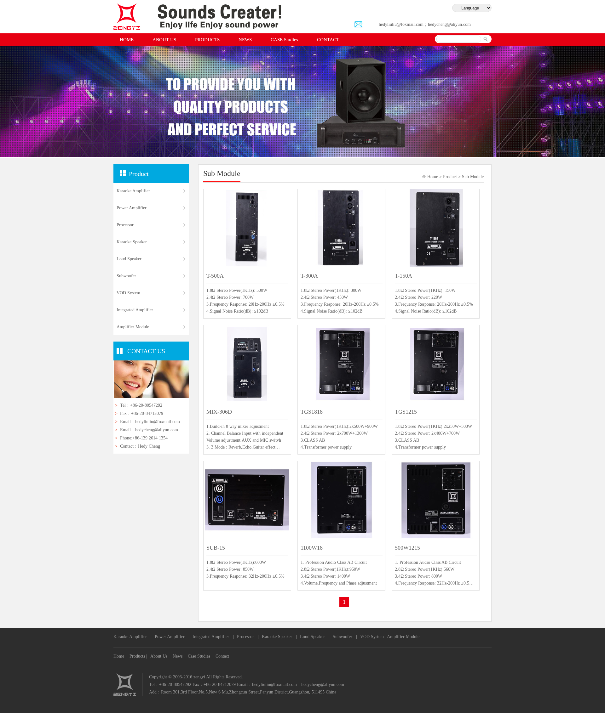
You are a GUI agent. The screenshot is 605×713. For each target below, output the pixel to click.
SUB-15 (215, 548)
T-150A (403, 276)
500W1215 (407, 548)
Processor (125, 225)
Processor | (248, 636)
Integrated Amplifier (135, 310)
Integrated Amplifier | (213, 636)
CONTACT (328, 39)
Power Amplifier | (172, 636)
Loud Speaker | (315, 636)
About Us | (160, 656)
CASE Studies (284, 39)
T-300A (309, 276)
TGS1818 (312, 412)
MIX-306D (219, 412)
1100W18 (312, 548)
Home (432, 176)
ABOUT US (164, 39)
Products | (138, 656)
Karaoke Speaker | (279, 636)
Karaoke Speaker (132, 242)
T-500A (215, 276)
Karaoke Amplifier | (132, 636)
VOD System (128, 293)
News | (179, 656)
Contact (222, 656)
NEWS (245, 39)
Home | (119, 656)
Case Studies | (200, 656)
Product (450, 176)
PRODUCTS (207, 39)
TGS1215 (406, 412)
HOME (127, 39)
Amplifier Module (403, 636)
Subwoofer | (345, 636)
